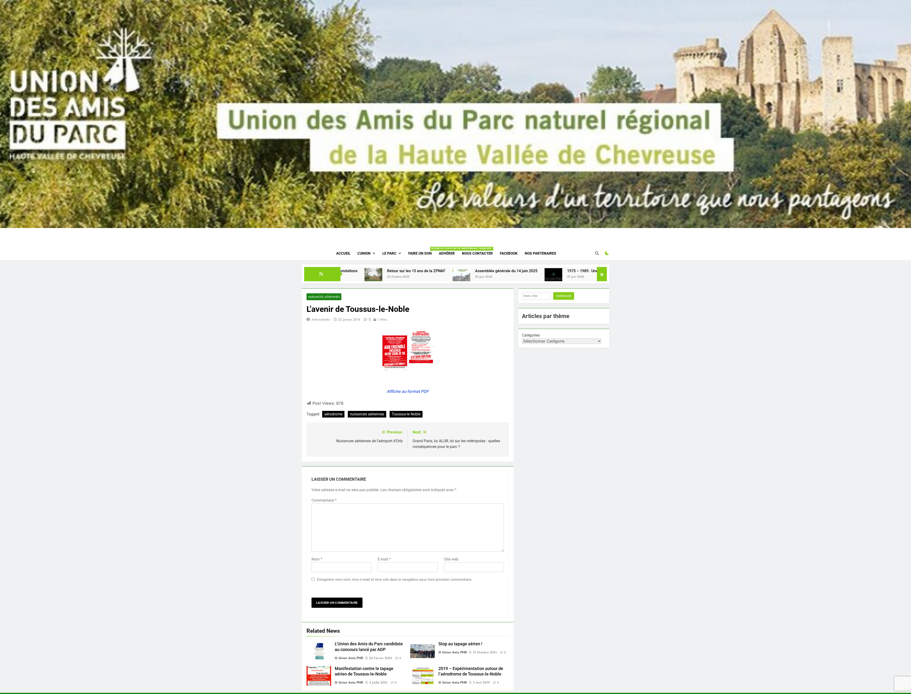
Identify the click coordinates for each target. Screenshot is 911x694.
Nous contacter (477, 253)
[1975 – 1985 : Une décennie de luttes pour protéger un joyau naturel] (438, 277)
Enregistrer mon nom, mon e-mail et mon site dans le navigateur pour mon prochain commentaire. (394, 579)
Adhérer (447, 253)
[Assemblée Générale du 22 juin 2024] (584, 277)
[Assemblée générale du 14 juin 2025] (346, 277)
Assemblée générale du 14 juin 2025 (391, 271)
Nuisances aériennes (324, 297)
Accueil (343, 253)
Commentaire (324, 500)
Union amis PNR (351, 658)
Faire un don (421, 251)
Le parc (389, 253)
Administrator (320, 319)
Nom (316, 559)
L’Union (364, 253)
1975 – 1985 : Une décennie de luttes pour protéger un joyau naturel (510, 271)
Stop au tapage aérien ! (460, 644)
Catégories (531, 335)
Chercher (563, 296)
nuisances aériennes (367, 414)
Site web (451, 559)
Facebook (509, 253)
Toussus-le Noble (406, 414)
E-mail (384, 559)
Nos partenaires (540, 253)
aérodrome (333, 414)
